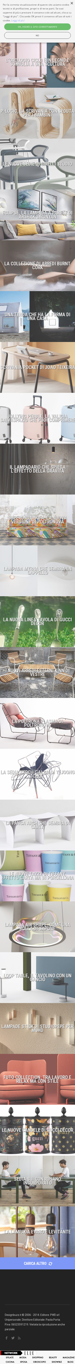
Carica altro (36, 1263)
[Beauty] (53, 1357)
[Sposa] (23, 1362)
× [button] (71, 3)
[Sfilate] (10, 1357)
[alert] (37, 21)
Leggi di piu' (18, 20)
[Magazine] (69, 1357)
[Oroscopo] (39, 1362)
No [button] (37, 35)
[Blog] (70, 1362)
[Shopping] (37, 1357)
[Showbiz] (57, 1362)
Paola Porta (53, 1319)
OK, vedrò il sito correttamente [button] (37, 26)
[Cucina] (10, 1362)
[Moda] (22, 1357)
